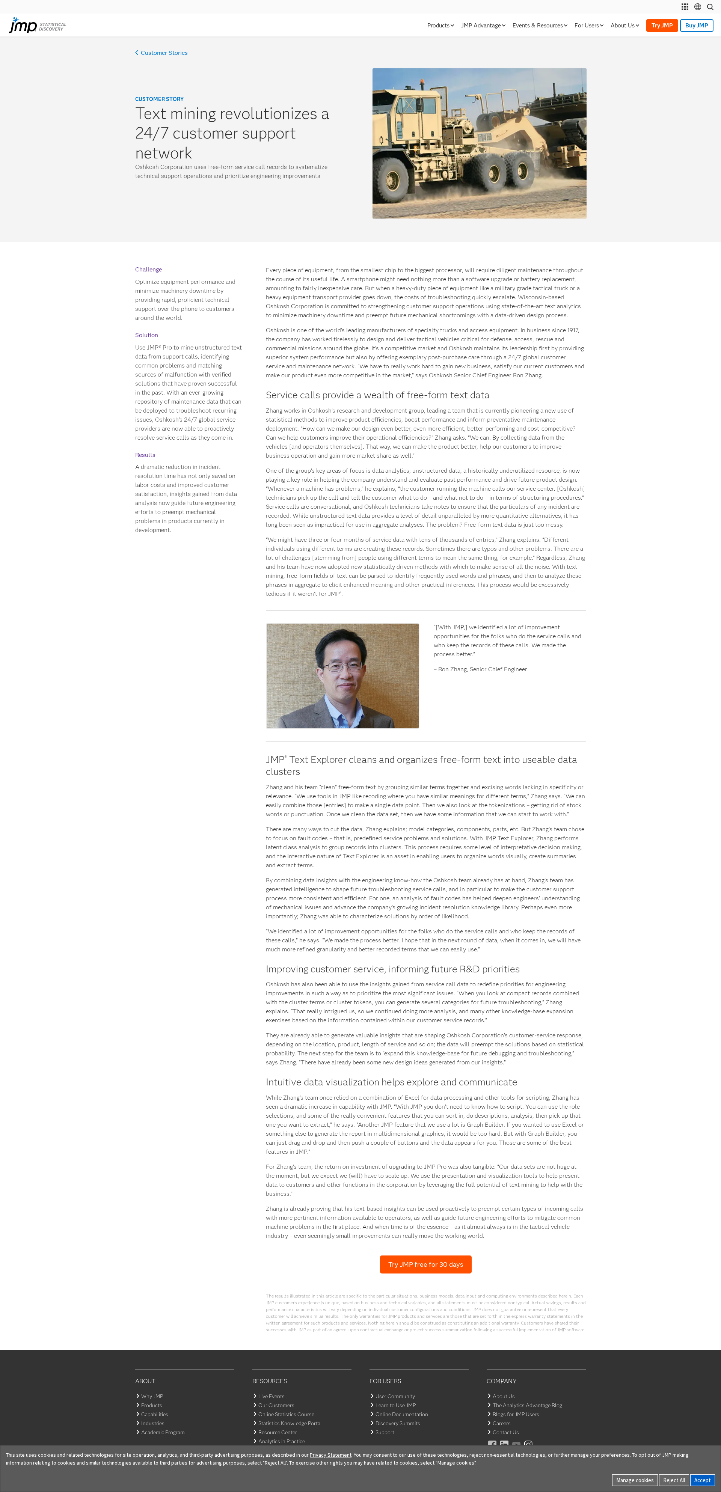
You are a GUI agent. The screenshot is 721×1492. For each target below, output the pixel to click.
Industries (152, 1423)
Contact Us (506, 1432)
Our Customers (276, 1405)
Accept (702, 1480)
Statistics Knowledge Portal (290, 1423)
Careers (502, 1423)
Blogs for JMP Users (516, 1414)
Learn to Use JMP (396, 1405)
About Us (504, 1396)
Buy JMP (696, 25)
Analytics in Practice (281, 1441)
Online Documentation (402, 1414)
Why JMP (152, 1396)
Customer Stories (164, 53)
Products (151, 1405)
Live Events (271, 1396)
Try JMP (662, 25)
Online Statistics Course (286, 1414)
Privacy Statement (330, 1454)
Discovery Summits (398, 1423)
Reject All (674, 1480)
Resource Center (277, 1432)
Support (385, 1432)
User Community (395, 1396)
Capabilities (154, 1414)
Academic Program (163, 1432)
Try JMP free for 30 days (425, 1264)
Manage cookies (635, 1480)
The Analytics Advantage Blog (527, 1405)
